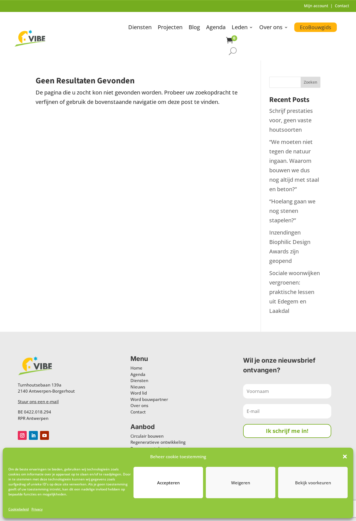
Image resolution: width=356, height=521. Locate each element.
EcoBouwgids (315, 27)
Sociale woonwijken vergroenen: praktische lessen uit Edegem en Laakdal (294, 292)
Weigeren (240, 482)
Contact (342, 5)
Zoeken (310, 82)
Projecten (170, 28)
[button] (345, 456)
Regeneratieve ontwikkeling (158, 442)
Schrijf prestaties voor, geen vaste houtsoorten (291, 120)
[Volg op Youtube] (44, 435)
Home (136, 368)
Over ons (271, 28)
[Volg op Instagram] (22, 435)
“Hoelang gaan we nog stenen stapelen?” (292, 211)
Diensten (140, 28)
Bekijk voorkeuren (313, 482)
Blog (194, 28)
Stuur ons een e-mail (38, 401)
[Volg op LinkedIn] (33, 435)
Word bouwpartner (149, 399)
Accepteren (168, 482)
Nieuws (137, 387)
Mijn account (316, 5)
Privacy (37, 509)
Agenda (216, 28)
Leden (240, 28)
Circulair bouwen (147, 436)
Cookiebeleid (18, 509)
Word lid (138, 393)
